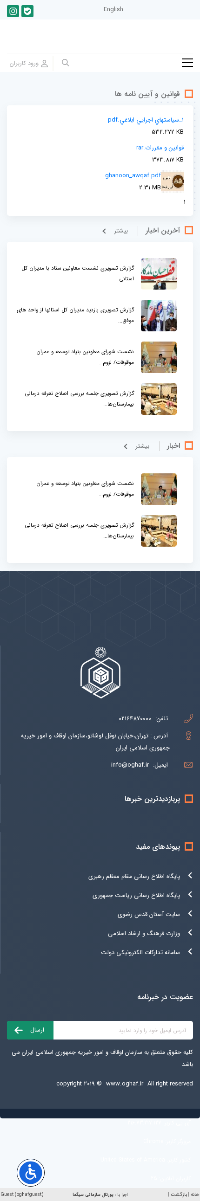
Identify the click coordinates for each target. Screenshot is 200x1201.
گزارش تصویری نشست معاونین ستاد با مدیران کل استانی (77, 273)
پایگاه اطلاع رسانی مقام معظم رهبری (134, 876)
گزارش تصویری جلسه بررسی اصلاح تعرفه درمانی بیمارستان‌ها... (79, 398)
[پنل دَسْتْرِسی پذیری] (30, 1172)
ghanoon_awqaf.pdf (133, 176)
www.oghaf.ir (124, 1084)
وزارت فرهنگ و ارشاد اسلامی (144, 933)
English (113, 9)
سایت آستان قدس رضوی (149, 914)
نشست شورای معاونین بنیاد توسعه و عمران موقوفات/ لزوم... (85, 357)
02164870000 (135, 718)
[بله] (27, 11)
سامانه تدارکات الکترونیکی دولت (140, 952)
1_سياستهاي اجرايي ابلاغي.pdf (146, 120)
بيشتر (121, 231)
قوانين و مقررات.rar (160, 148)
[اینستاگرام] (13, 11)
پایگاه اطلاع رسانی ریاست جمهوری (136, 895)
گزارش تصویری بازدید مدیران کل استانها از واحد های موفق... (75, 315)
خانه (195, 1195)
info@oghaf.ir (130, 765)
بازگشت (179, 1195)
